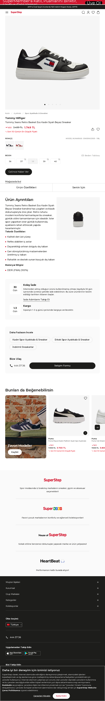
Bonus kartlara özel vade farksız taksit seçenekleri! (52, 8)
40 (55, 161)
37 (21, 161)
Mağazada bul (13, 181)
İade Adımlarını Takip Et (36, 299)
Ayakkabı (17, 113)
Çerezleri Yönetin (41, 696)
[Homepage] (16, 12)
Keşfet (14, 452)
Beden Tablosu (92, 155)
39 (44, 161)
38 (33, 161)
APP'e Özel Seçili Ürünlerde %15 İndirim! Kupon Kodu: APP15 (52, 6)
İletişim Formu (62, 365)
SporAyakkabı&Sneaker (36, 113)
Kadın (7, 113)
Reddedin (7, 685)
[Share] (92, 129)
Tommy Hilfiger (15, 118)
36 (10, 161)
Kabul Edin (61, 696)
